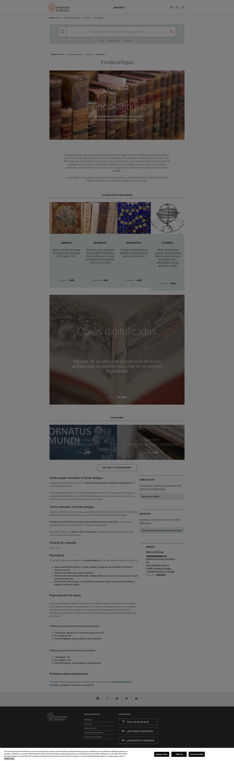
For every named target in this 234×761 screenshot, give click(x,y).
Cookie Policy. (9, 758)
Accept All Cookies (196, 754)
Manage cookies (162, 754)
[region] (117, 754)
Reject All (179, 754)
